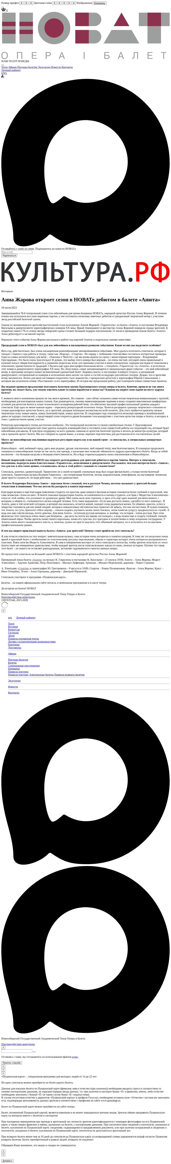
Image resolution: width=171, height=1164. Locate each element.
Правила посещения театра (23, 638)
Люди (11, 635)
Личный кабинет (11, 70)
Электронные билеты (41, 674)
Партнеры (14, 644)
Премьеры (14, 668)
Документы (14, 647)
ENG (4, 73)
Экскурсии (44, 67)
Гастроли (13, 632)
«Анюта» (37, 559)
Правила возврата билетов (69, 674)
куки (75, 1056)
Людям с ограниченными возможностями (32, 641)
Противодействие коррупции (18, 597)
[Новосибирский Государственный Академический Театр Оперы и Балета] (85, 58)
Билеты (12, 662)
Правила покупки (18, 671)
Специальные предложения (24, 665)
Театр (4, 67)
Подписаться (9, 255)
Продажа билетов (27, 67)
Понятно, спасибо (12, 1063)
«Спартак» (23, 568)
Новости (56, 67)
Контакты (67, 67)
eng (10, 617)
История (13, 626)
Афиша (12, 67)
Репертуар (14, 629)
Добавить (7, 1161)
